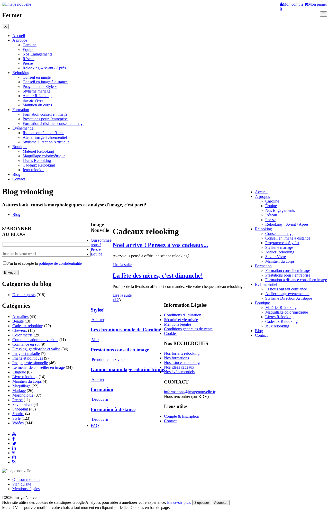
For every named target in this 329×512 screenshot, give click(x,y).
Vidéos (18, 423)
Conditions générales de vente (188, 329)
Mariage (19, 390)
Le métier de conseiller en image (38, 367)
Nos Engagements (37, 54)
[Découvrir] (91, 399)
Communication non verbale (35, 339)
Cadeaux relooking (27, 326)
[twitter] (14, 443)
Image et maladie (26, 353)
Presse (28, 63)
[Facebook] (13, 439)
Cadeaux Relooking (39, 165)
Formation (20, 109)
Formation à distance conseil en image (53, 123)
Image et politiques (27, 358)
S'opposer (201, 503)
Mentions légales (177, 324)
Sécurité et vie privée (181, 319)
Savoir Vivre (33, 100)
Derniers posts (23, 294)
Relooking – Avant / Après (44, 68)
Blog (16, 174)
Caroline (29, 45)
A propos (19, 40)
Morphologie (22, 395)
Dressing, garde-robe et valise (36, 349)
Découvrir (100, 399)
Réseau (28, 59)
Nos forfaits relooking (181, 353)
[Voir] (91, 339)
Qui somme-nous (26, 479)
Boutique (19, 146)
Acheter (98, 319)
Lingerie (19, 372)
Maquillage (21, 386)
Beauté (18, 321)
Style (16, 418)
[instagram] (14, 457)
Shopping (20, 409)
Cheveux (19, 330)
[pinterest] (13, 453)
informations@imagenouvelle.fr (189, 392)
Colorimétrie (22, 335)
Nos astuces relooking (182, 362)
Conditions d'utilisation (182, 315)
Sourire (18, 414)
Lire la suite (122, 264)
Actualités (20, 316)
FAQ (95, 425)
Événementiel (23, 128)
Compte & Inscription (181, 416)
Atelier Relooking (37, 96)
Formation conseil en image (45, 114)
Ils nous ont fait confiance (43, 133)
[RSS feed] (14, 462)
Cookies (170, 333)
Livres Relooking (37, 160)
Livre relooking (25, 376)
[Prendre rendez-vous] (91, 359)
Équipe (28, 49)
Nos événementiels (179, 372)
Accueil (18, 35)
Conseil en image (37, 77)
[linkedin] (14, 448)
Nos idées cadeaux (179, 367)
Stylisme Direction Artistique (46, 142)
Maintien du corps (37, 105)
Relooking (20, 72)
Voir (95, 339)
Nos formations (176, 358)
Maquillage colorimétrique (44, 156)
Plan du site (21, 484)
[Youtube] (14, 434)
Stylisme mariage (36, 91)
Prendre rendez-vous (108, 359)
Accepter (220, 503)
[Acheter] (91, 319)
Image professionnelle (30, 363)
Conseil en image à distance (45, 82)
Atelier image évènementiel (45, 137)
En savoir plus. (179, 502)
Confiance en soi (26, 344)
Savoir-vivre (22, 404)
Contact (18, 179)
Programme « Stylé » (40, 86)
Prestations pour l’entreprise (45, 119)
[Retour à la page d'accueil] (16, 4)
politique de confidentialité (60, 263)
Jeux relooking (35, 170)
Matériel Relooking (38, 151)
